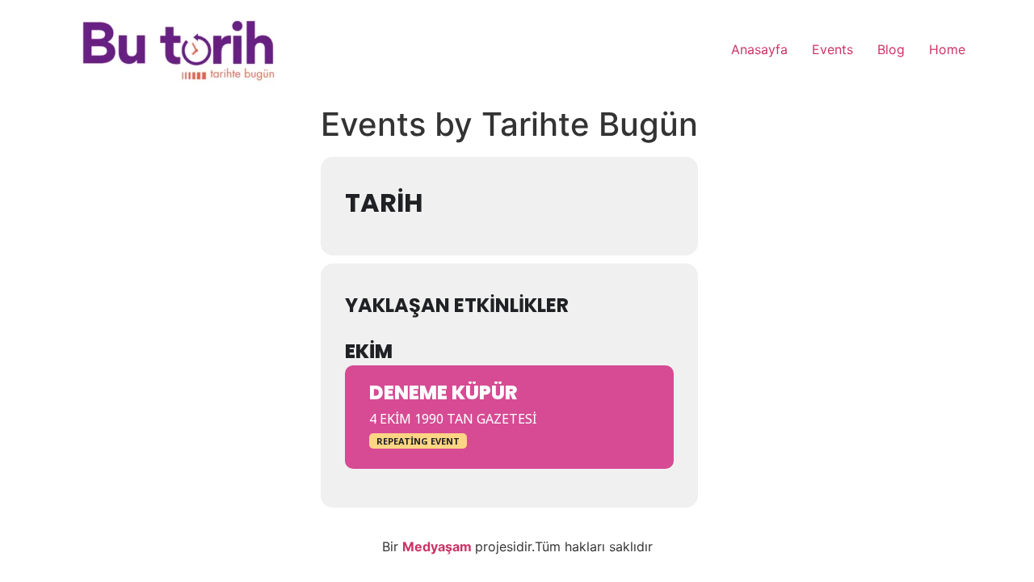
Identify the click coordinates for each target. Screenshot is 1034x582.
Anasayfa (759, 49)
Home (947, 49)
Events (832, 49)
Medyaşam (438, 546)
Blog (891, 49)
